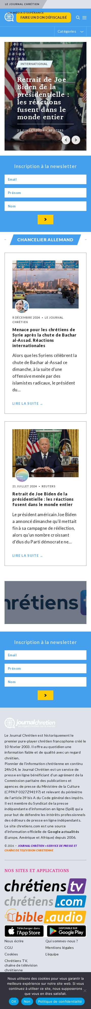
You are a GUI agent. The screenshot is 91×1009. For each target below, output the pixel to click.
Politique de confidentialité (60, 1001)
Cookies (11, 954)
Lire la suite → (27, 403)
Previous (66, 140)
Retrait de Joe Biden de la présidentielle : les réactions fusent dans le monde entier (43, 499)
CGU (9, 947)
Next (76, 140)
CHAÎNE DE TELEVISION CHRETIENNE (29, 850)
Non (27, 1001)
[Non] (84, 990)
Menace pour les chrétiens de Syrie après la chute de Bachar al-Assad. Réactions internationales (44, 337)
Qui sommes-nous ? (62, 941)
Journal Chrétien (23, 735)
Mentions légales (60, 947)
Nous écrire (14, 941)
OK (13, 1001)
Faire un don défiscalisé (43, 17)
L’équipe (52, 954)
